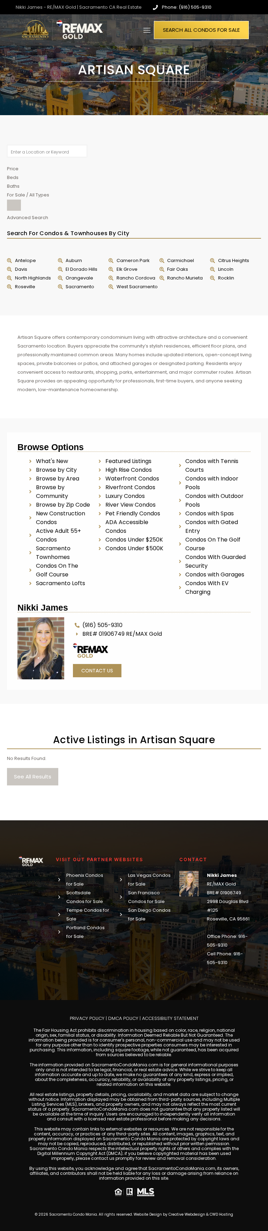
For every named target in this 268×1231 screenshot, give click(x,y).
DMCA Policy (123, 1018)
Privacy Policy (87, 1018)
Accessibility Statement (170, 1018)
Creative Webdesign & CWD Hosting (201, 1214)
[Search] (14, 205)
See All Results (32, 776)
